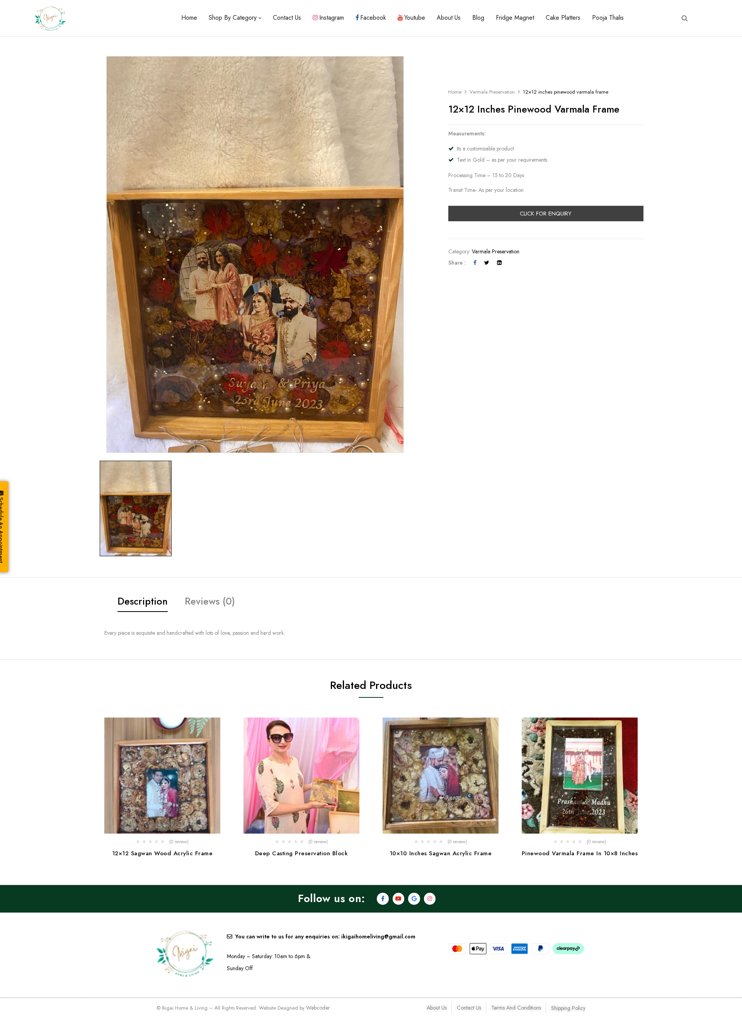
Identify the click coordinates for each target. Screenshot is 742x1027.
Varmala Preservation (492, 92)
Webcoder (318, 1008)
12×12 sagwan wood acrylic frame (162, 853)
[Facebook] (475, 263)
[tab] (142, 602)
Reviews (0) (210, 601)
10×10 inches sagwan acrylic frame (441, 853)
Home (454, 92)
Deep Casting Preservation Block (301, 853)
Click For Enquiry (546, 213)
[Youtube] (399, 899)
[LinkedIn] (499, 263)
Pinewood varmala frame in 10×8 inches (580, 853)
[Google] (414, 899)
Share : (457, 263)
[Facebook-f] (383, 899)
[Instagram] (430, 899)
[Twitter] (486, 263)
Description (142, 601)
